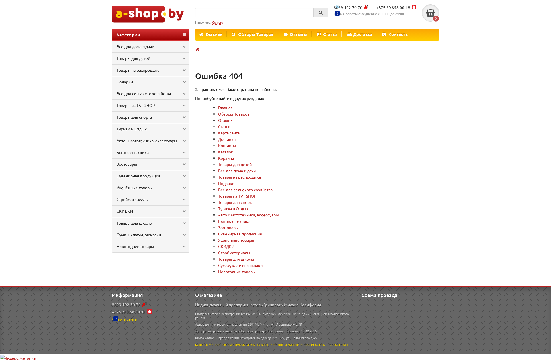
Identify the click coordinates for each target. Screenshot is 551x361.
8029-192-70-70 (348, 7)
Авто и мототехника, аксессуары (147, 140)
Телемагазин (338, 344)
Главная (214, 34)
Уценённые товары (135, 187)
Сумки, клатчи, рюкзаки (139, 234)
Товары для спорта (134, 117)
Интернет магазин (313, 344)
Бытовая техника (133, 152)
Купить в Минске (207, 344)
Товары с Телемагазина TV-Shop (244, 344)
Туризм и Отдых (132, 128)
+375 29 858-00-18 (393, 7)
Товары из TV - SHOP (136, 105)
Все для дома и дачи (135, 46)
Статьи (330, 34)
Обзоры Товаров (256, 34)
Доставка (362, 34)
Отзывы (298, 34)
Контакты (399, 34)
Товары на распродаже (138, 70)
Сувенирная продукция (138, 175)
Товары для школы (135, 222)
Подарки (125, 81)
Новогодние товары (135, 246)
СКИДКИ (125, 211)
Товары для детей (133, 58)
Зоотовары (127, 164)
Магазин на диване (284, 344)
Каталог (225, 151)
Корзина (226, 158)
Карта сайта (229, 132)
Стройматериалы (133, 199)
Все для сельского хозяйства (144, 93)
